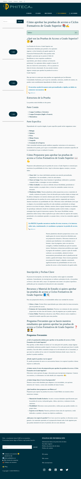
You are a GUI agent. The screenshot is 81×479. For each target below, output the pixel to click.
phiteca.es (32, 92)
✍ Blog (4, 466)
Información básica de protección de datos (54, 441)
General (15, 1)
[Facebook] (76, 1)
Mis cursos (45, 458)
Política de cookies (47, 448)
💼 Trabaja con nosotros (9, 462)
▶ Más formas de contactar (10, 460)
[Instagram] (78, 1)
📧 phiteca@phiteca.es (9, 458)
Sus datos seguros (47, 444)
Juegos (20, 1)
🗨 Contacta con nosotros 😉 (10, 454)
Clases (38, 13)
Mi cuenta (45, 454)
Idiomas (5, 1)
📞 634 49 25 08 (7, 456)
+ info (13, 52)
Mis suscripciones (47, 462)
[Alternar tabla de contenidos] (75, 32)
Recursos (48, 13)
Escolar (10, 1)
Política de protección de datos (51, 446)
